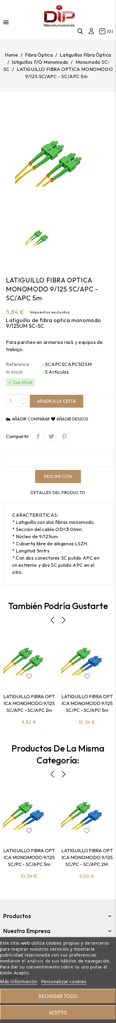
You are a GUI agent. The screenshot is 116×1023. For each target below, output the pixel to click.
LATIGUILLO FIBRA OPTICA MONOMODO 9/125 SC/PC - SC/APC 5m (87, 703)
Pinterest (64, 436)
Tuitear (51, 436)
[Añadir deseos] (29, 676)
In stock (14, 372)
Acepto (58, 1012)
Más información (18, 981)
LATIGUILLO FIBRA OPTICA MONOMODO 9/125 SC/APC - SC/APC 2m (29, 703)
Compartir (37, 436)
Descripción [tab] (58, 476)
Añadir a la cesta (56, 401)
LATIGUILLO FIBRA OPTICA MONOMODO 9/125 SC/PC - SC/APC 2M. (87, 857)
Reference (17, 364)
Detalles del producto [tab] (58, 492)
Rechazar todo (58, 996)
